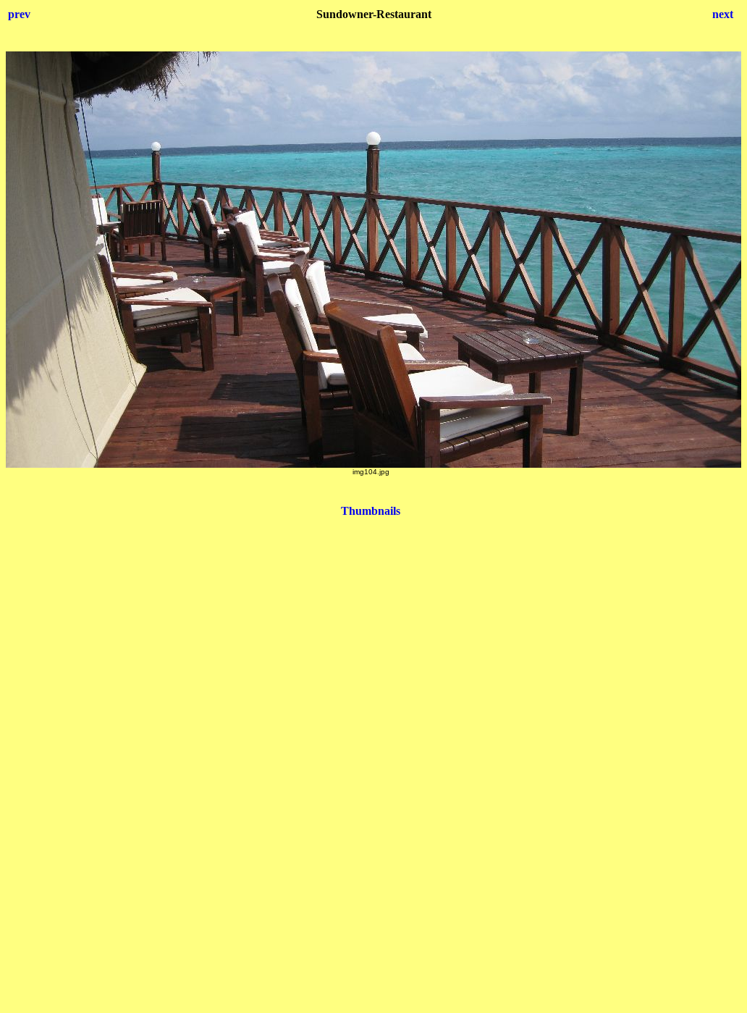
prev (19, 14)
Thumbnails (370, 511)
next (722, 14)
